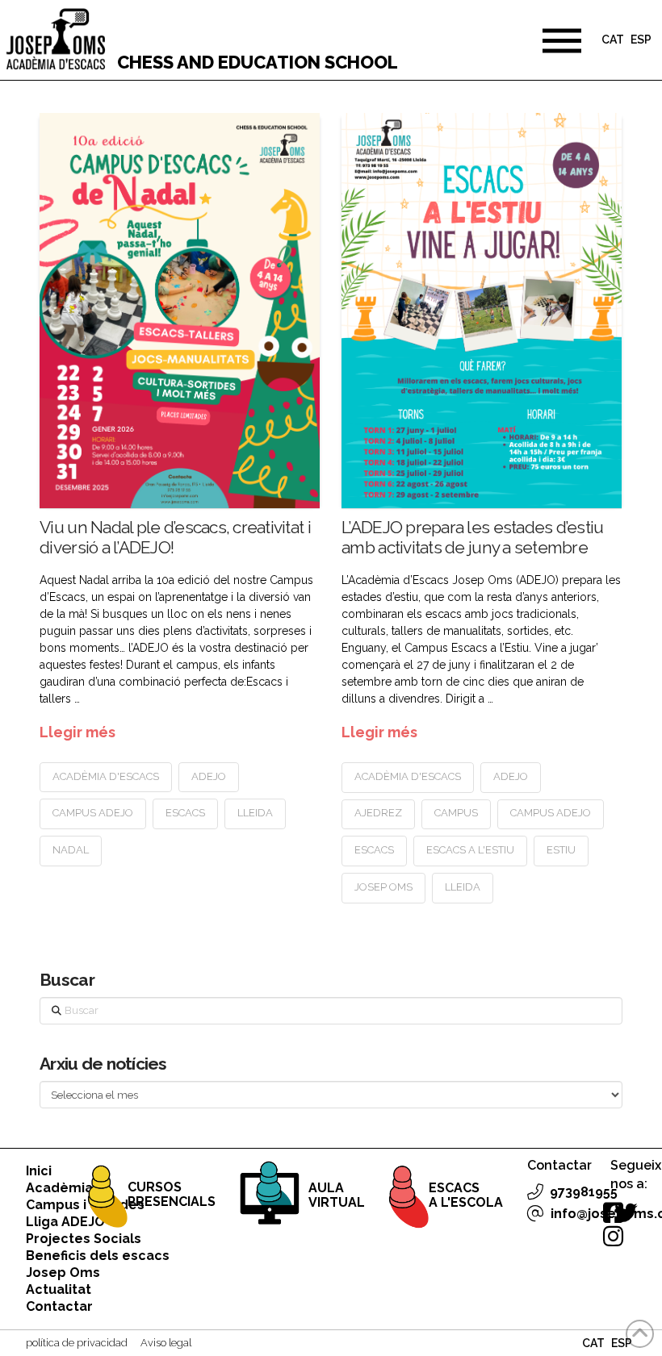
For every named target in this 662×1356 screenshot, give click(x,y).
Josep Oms (383, 887)
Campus (456, 813)
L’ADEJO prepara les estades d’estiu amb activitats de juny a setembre (472, 537)
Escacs (185, 813)
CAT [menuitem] (612, 40)
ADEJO (208, 776)
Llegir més (77, 732)
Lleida (255, 813)
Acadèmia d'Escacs (105, 776)
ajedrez (378, 813)
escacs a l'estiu (470, 850)
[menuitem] (612, 41)
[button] (562, 40)
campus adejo (92, 813)
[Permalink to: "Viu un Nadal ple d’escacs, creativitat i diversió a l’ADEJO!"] (179, 310)
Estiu (561, 850)
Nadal (70, 850)
